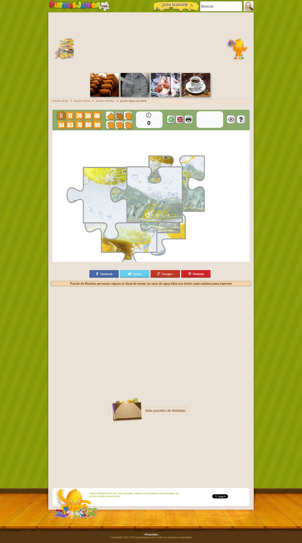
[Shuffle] (171, 119)
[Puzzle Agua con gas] (135, 96)
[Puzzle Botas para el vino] (104, 96)
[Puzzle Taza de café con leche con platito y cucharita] (195, 96)
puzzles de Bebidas (169, 411)
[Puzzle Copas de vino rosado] (165, 96)
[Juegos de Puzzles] (79, 6)
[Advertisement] (151, 42)
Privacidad (151, 534)
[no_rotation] (180, 119)
